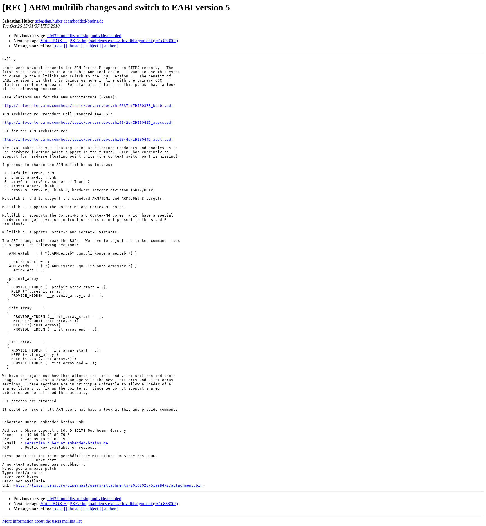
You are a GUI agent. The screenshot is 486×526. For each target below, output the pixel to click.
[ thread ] (74, 45)
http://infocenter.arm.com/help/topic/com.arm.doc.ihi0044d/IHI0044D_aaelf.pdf (87, 139)
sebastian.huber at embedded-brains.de (69, 21)
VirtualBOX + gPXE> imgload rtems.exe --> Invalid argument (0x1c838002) (109, 40)
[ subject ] (92, 45)
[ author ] (110, 45)
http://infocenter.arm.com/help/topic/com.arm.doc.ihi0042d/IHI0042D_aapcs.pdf (87, 122)
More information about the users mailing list (42, 521)
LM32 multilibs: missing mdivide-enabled (84, 35)
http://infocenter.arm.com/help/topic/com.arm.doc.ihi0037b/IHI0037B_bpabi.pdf (87, 106)
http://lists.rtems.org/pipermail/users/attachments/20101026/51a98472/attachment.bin (109, 485)
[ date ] (59, 45)
